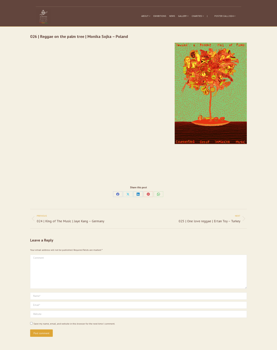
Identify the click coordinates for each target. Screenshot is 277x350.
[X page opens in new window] (238, 3)
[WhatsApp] (158, 194)
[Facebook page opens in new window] (233, 3)
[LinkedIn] (138, 194)
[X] (128, 194)
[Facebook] (117, 194)
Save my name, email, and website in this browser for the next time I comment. (74, 323)
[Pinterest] (148, 194)
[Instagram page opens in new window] (227, 3)
